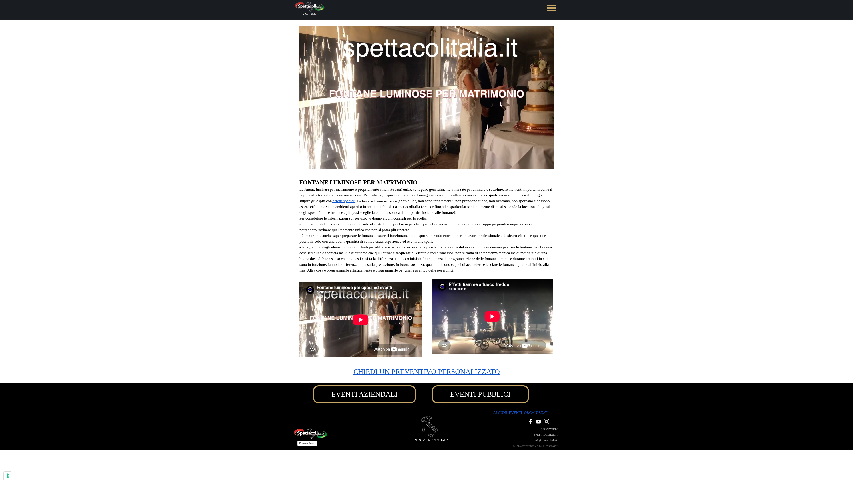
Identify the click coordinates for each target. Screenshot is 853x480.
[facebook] (530, 421)
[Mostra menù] (551, 7)
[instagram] (546, 421)
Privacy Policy (307, 443)
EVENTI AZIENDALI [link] (364, 394)
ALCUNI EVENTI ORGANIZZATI (521, 412)
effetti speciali (343, 201)
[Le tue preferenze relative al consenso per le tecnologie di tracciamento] (8, 476)
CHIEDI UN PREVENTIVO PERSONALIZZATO (426, 372)
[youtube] (538, 421)
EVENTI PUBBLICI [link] (480, 394)
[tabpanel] (426, 225)
